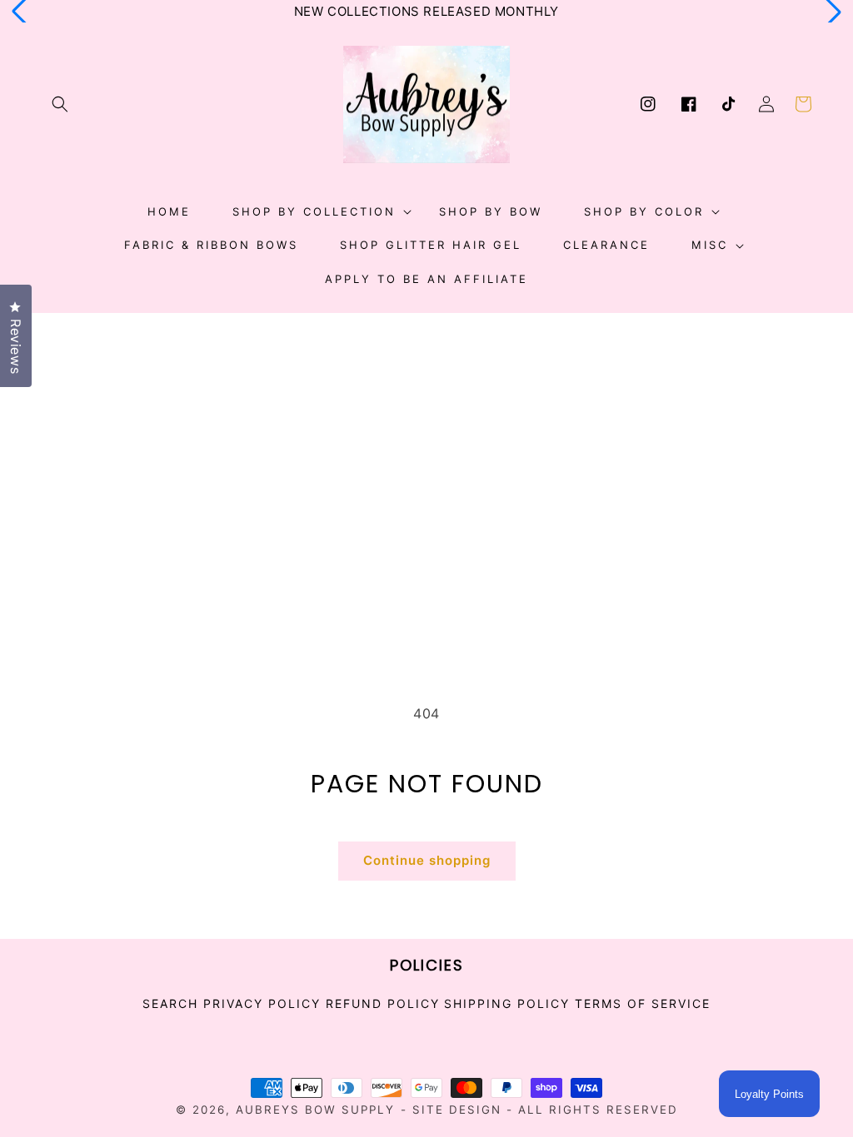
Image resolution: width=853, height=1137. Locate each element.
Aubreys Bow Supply (315, 1109)
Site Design (456, 1109)
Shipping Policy (507, 1003)
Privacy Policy (262, 1003)
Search (170, 1004)
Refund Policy (383, 1003)
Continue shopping (427, 860)
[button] (60, 104)
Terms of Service (643, 1003)
